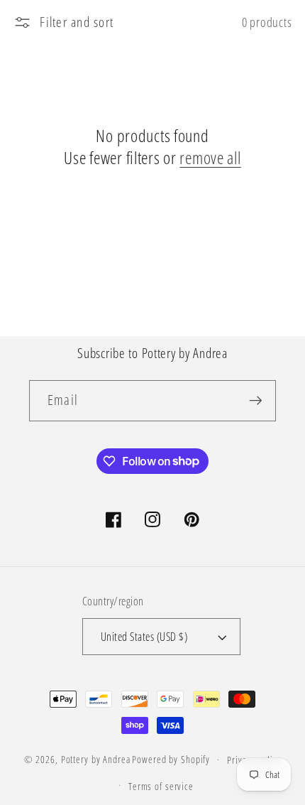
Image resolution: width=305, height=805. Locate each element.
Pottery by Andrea (96, 759)
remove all (209, 157)
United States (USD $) (144, 636)
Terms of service (161, 786)
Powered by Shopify (171, 759)
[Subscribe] (255, 400)
